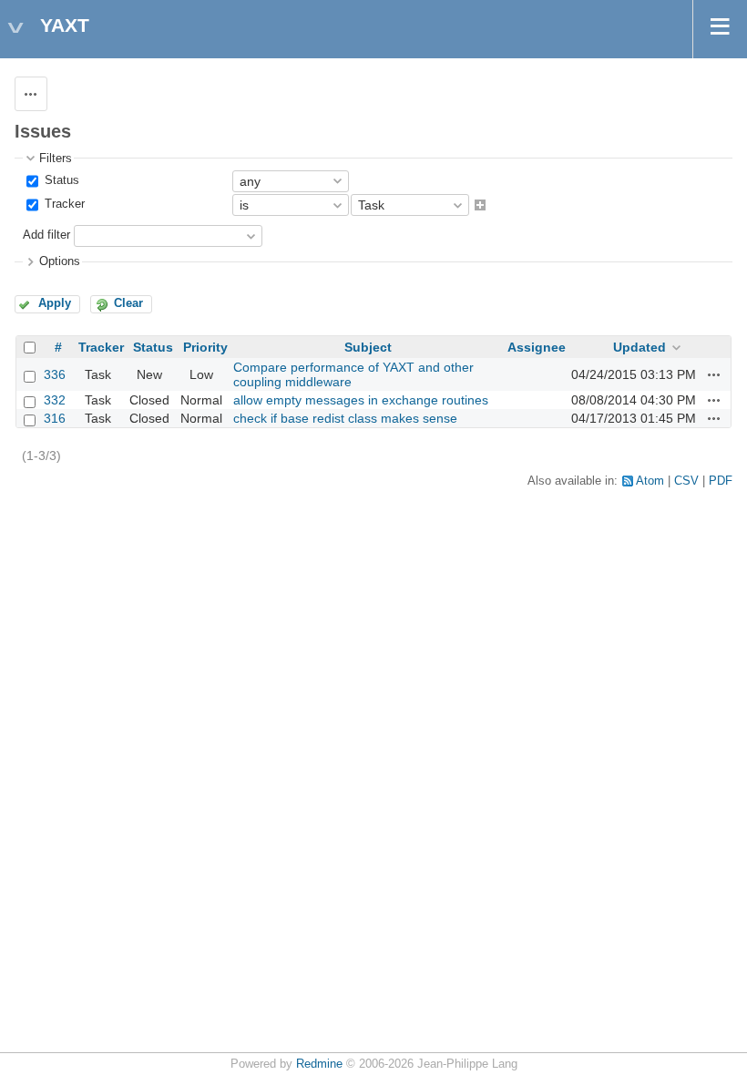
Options (59, 261)
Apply (54, 303)
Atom (650, 481)
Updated (639, 347)
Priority (205, 347)
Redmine (319, 1064)
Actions (714, 374)
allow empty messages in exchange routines (360, 400)
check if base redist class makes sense (345, 418)
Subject (368, 347)
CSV (686, 481)
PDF (720, 481)
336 (55, 374)
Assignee (536, 347)
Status (60, 180)
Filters (55, 158)
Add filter (46, 236)
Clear (128, 303)
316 (55, 418)
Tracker (63, 204)
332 (55, 400)
